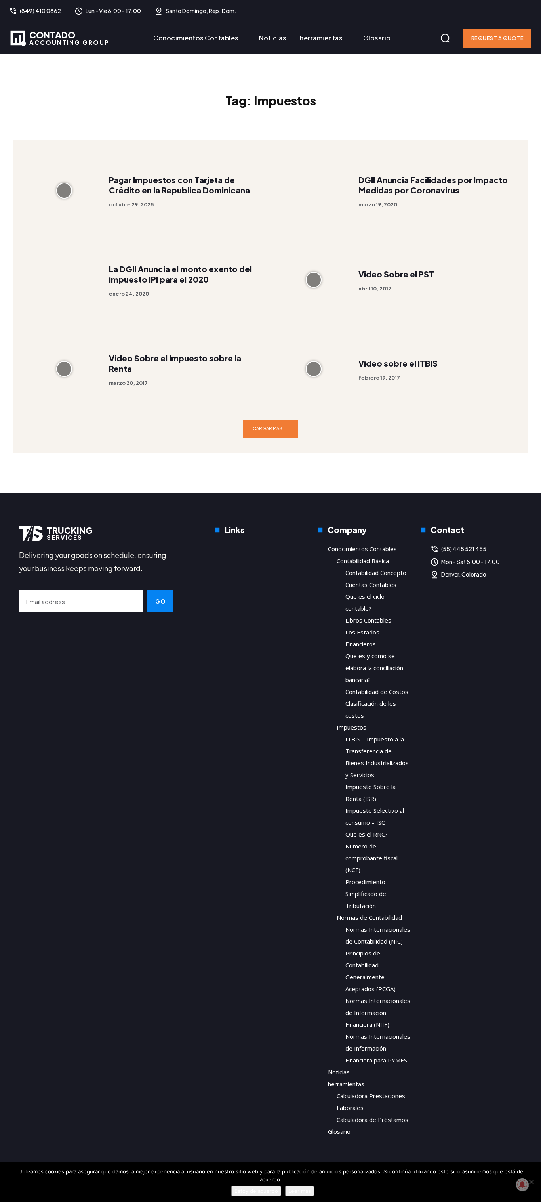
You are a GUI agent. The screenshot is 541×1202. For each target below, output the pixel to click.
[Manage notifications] (522, 1184)
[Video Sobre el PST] (313, 280)
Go (160, 601)
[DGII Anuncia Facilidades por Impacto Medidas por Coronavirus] (313, 190)
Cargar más (267, 428)
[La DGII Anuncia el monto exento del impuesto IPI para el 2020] (64, 280)
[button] (445, 38)
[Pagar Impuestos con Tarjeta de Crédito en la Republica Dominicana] (64, 190)
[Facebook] (494, 11)
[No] (531, 1182)
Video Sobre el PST (396, 274)
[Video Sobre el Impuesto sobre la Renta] (64, 369)
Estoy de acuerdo (256, 1191)
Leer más (299, 1191)
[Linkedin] (510, 11)
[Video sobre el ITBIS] (313, 369)
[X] (525, 11)
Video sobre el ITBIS (398, 363)
